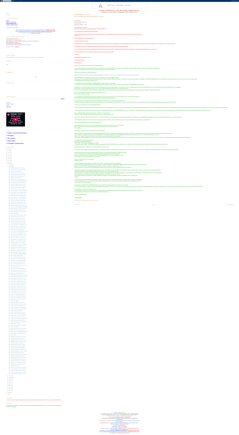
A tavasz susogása (9, 103)
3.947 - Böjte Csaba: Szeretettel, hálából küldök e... (17, 268)
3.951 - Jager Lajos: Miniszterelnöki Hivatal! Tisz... (17, 263)
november (10, 166)
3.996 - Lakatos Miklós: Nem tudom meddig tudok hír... (17, 192)
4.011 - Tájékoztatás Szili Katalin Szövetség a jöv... (17, 168)
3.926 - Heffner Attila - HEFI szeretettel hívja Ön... (16, 302)
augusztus (10, 379)
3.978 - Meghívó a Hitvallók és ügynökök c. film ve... (17, 221)
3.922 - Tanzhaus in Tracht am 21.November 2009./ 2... (17, 308)
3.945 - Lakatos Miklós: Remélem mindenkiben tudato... (17, 271)
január (10, 390)
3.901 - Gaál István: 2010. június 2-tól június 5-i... (16, 342)
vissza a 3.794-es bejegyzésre (11, 127)
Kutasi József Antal (120, 5)
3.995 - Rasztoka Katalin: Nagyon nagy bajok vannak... (17, 193)
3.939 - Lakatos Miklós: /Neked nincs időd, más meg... (17, 281)
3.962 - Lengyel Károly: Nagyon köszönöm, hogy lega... (17, 247)
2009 (9, 163)
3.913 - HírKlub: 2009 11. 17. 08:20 (14, 323)
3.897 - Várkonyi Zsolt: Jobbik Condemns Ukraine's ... (17, 349)
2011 (9, 160)
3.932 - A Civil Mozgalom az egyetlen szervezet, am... (17, 292)
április (10, 385)
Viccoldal (8, 14)
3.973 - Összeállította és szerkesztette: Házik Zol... (16, 229)
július (10, 380)
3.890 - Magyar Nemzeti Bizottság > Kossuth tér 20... (17, 360)
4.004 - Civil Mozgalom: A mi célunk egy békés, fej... (17, 179)
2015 (9, 153)
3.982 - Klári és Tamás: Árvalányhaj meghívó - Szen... (17, 215)
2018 (9, 149)
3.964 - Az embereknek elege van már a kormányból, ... (17, 244)
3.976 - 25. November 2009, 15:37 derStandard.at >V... (17, 224)
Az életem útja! (9, 46)
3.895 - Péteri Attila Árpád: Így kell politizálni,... (16, 352)
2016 (9, 152)
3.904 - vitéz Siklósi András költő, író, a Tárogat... (16, 338)
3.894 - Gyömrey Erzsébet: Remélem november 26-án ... (17, 354)
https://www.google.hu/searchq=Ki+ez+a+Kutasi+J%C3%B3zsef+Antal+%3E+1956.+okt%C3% (35, 32)
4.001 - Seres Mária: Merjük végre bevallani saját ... (17, 184)
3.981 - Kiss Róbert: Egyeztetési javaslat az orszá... (16, 216)
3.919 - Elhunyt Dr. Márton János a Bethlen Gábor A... (17, 313)
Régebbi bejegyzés (230, 204)
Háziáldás (8, 102)
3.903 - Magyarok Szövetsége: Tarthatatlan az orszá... (17, 339)
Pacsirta (7, 105)
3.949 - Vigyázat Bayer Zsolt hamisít (14, 266)
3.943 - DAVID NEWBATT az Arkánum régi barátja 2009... (18, 274)
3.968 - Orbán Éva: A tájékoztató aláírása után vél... (17, 237)
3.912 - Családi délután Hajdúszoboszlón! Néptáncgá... (17, 325)
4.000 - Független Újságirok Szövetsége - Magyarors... (17, 185)
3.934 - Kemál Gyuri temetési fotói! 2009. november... (17, 289)
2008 (9, 392)
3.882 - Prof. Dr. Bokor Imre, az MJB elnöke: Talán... (17, 373)
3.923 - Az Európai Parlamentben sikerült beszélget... (17, 307)
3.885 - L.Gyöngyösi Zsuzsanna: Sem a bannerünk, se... (17, 368)
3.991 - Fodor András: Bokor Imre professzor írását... (17, 200)
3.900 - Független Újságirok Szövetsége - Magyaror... (17, 344)
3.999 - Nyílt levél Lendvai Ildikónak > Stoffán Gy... (17, 187)
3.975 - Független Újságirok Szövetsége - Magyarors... (17, 226)
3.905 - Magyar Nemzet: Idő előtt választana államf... (17, 336)
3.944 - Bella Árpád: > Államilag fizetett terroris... (16, 273)
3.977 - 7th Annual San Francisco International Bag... (17, 223)
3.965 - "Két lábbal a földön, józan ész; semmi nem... (17, 242)
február (10, 388)
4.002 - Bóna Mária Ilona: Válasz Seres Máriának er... (17, 182)
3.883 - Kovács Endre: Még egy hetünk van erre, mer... (17, 372)
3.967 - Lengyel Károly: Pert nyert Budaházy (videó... (17, 239)
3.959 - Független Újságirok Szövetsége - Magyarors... (17, 252)
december (10, 165)
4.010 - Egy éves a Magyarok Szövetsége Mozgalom (17, 169)
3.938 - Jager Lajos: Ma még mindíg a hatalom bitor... (17, 283)
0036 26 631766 (116, 414)
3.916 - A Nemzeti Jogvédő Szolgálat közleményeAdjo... (17, 318)
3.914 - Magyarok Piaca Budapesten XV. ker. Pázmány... (17, 321)
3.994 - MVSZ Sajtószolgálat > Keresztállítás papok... (17, 195)
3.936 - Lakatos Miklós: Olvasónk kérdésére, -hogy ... (17, 286)
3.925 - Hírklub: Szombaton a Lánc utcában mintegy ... (17, 304)
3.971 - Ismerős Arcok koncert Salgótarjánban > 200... (17, 232)
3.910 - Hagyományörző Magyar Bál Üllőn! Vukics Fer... (17, 328)
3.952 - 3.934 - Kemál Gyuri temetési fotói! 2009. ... (17, 261)
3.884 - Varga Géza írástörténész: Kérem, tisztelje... (16, 370)
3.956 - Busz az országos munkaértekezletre (15, 255)
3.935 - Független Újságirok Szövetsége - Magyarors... (17, 287)
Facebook (115, 426)
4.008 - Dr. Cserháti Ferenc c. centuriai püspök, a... (16, 172)
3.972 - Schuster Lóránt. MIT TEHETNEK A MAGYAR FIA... (18, 231)
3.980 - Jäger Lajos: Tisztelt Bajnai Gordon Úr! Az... (17, 218)
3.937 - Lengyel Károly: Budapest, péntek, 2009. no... (17, 284)
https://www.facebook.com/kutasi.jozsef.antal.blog (124, 422)
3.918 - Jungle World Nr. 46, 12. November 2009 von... (17, 315)
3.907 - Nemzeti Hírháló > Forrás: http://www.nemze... (17, 333)
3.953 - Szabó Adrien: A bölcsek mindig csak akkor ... (17, 260)
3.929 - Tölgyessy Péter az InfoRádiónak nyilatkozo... (17, 297)
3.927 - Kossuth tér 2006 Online (13, 300)
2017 (9, 150)
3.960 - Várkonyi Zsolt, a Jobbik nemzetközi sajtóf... (17, 250)
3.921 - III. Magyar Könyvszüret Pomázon (15, 310)
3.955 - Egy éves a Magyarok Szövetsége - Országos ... (17, 257)
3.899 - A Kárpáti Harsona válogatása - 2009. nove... (17, 346)
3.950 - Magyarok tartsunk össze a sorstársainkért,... (17, 265)
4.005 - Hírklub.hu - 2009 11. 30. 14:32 (15, 177)
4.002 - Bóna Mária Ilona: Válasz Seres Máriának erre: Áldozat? (89, 16)
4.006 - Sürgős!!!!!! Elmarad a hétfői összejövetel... (16, 176)
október (10, 375)
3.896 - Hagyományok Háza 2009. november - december (17, 351)
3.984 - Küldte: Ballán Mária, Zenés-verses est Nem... (17, 211)
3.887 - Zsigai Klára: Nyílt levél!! (14, 365)
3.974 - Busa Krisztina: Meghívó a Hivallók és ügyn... (17, 227)
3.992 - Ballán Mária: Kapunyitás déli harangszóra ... (17, 198)
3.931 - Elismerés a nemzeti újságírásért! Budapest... (17, 294)
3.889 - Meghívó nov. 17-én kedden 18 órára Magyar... (17, 362)
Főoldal (153, 204)
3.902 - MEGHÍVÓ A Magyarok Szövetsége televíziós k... (18, 341)
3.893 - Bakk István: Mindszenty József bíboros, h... (17, 355)
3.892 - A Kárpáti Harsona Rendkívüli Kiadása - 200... (17, 357)
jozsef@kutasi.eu (119, 417)
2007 (9, 394)
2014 (9, 155)
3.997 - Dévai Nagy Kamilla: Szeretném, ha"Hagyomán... (17, 190)
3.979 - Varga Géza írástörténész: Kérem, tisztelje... (16, 219)
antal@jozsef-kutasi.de (79, 23)
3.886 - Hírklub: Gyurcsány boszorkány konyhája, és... (17, 367)
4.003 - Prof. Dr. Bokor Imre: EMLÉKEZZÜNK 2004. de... (18, 180)
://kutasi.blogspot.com (121, 425)
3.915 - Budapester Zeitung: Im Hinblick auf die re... (17, 320)
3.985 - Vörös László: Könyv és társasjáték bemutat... (17, 210)
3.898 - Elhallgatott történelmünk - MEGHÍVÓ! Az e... (17, 347)
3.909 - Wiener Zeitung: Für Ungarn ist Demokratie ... (17, 330)
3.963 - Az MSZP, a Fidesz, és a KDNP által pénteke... (17, 245)
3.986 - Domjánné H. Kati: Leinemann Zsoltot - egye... (17, 208)
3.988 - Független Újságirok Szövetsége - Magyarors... (17, 205)
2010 (9, 161)
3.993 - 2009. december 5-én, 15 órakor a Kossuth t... (17, 197)
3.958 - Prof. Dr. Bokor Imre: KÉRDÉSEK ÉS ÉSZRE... (17, 253)
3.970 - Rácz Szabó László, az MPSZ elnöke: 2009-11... (17, 234)
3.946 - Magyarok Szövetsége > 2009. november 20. (17, 270)
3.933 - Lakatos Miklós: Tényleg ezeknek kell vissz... (17, 291)
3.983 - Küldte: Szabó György (13, 213)
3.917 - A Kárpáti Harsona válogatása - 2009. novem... (17, 317)
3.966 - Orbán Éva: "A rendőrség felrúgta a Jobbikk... (17, 240)
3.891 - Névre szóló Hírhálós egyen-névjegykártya (16, 359)
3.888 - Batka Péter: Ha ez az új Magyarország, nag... (17, 364)
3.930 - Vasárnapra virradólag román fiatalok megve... (17, 296)
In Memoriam (8, 106)
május (10, 383)
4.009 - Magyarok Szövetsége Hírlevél (14, 171)
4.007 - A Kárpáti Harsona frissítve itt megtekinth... (16, 174)
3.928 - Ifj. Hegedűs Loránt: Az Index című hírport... (17, 299)
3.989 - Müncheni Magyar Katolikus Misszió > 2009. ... (17, 203)
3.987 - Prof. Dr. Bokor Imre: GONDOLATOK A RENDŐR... (18, 206)
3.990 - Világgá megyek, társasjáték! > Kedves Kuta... (17, 202)
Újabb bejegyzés (77, 204)
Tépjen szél (8, 107)
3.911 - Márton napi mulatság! (13, 326)
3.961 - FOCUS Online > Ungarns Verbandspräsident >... (17, 249)
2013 (9, 157)
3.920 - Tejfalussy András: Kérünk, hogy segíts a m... (17, 312)
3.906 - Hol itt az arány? (12, 334)
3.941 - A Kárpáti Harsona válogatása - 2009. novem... (17, 278)
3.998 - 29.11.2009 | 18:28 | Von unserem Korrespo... (17, 189)
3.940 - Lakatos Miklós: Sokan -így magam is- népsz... (17, 279)
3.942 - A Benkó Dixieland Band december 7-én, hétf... (17, 276)
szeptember (11, 377)
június (10, 382)
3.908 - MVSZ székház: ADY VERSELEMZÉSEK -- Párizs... (18, 331)
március (10, 387)
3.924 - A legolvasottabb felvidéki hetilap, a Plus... (16, 305)
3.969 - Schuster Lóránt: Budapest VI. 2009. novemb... (17, 236)
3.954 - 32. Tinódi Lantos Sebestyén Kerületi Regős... (17, 258)
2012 (9, 158)
